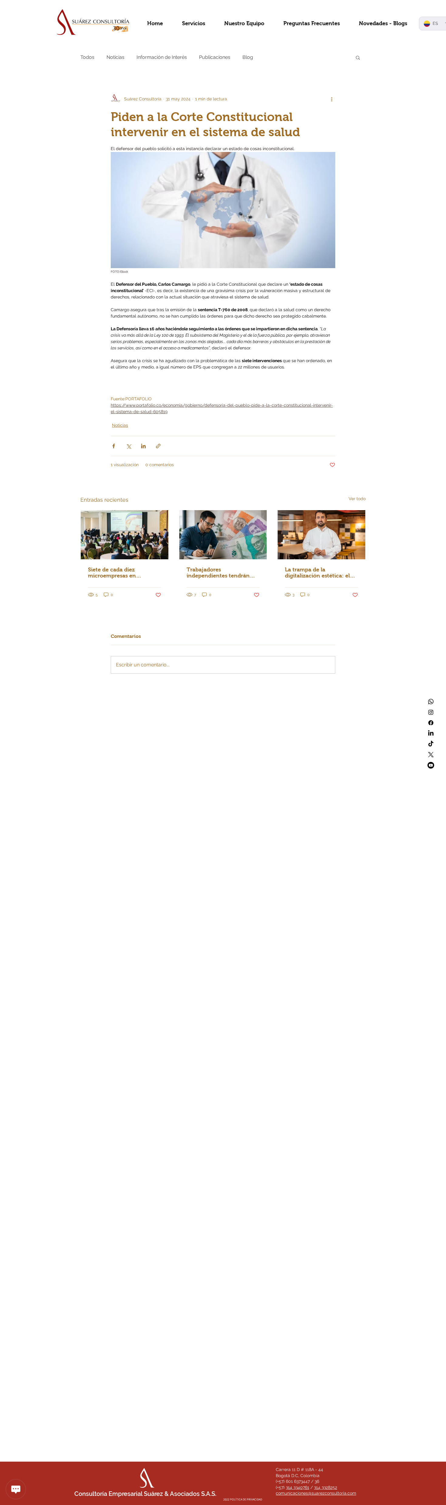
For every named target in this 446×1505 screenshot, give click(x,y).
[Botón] (227, 1452)
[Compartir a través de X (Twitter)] (128, 446)
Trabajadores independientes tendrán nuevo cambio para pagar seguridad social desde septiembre (220, 573)
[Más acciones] (331, 99)
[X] (430, 754)
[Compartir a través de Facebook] (114, 446)
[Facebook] (430, 722)
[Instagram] (430, 712)
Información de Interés (162, 57)
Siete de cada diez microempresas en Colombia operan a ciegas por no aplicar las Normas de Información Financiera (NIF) (122, 573)
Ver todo (357, 498)
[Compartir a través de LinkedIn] (143, 446)
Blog (247, 57)
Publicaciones (214, 57)
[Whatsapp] (430, 701)
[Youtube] (430, 765)
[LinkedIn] (430, 733)
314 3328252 (325, 1487)
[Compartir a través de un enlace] (158, 446)
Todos (87, 57)
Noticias (115, 57)
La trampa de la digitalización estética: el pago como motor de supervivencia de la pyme (318, 573)
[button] (358, 57)
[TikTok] (430, 744)
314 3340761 (297, 1487)
